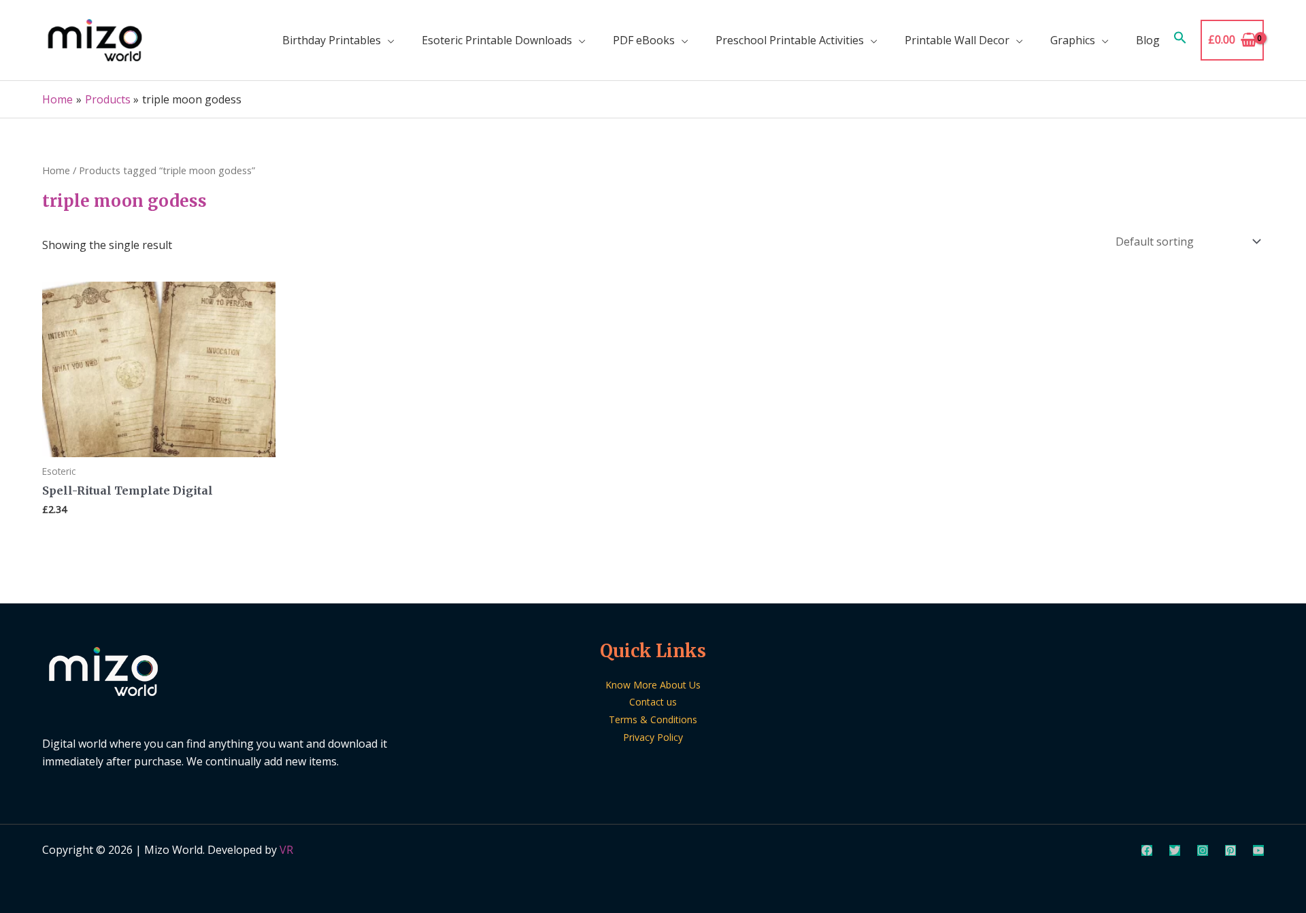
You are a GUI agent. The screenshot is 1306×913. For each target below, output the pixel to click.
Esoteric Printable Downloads (497, 40)
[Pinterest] (1230, 850)
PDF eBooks (644, 40)
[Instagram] (1202, 850)
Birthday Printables (331, 40)
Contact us (653, 701)
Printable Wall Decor (957, 40)
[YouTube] (1258, 850)
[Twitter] (1174, 850)
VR (286, 849)
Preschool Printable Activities (790, 40)
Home (56, 170)
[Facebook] (1146, 850)
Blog (1148, 40)
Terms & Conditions (653, 719)
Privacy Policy (653, 737)
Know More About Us (653, 684)
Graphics (1072, 40)
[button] (1180, 40)
